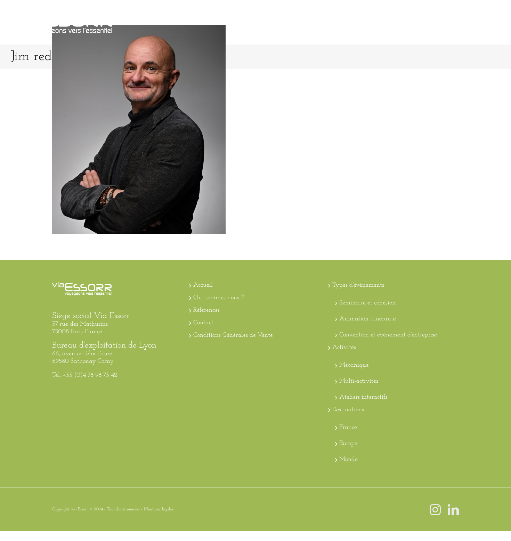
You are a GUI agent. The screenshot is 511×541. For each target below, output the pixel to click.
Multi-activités (358, 381)
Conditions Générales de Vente (233, 335)
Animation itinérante (367, 319)
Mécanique (354, 365)
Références (206, 310)
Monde (348, 459)
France (348, 427)
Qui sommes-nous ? (218, 298)
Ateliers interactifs (363, 397)
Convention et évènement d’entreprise (388, 335)
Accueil (203, 285)
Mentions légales (158, 509)
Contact (203, 323)
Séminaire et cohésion (367, 303)
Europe (348, 443)
